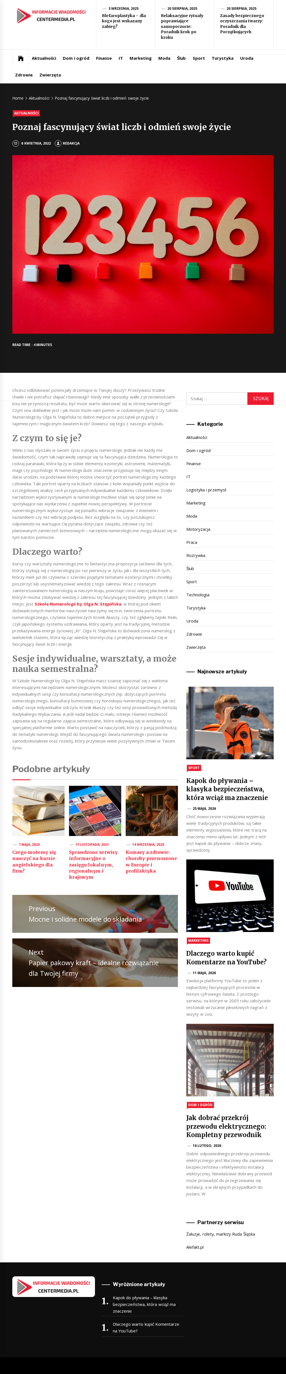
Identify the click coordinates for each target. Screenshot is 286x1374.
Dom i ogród (76, 58)
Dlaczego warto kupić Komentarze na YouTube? (146, 1327)
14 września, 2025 (148, 844)
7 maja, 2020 (29, 844)
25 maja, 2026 (204, 808)
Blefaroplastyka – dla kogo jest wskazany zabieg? (124, 21)
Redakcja (71, 143)
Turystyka (222, 58)
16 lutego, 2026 (207, 1145)
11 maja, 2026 (204, 973)
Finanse (104, 58)
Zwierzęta (50, 75)
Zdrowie (24, 75)
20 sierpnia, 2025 (182, 8)
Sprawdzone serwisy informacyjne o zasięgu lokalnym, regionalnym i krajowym (93, 864)
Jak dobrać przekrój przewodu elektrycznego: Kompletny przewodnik (226, 1126)
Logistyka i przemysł (206, 490)
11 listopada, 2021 (92, 844)
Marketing (141, 58)
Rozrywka (195, 555)
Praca (191, 542)
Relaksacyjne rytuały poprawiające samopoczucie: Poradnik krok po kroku (182, 26)
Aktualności (44, 58)
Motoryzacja (198, 529)
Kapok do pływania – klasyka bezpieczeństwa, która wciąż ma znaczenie (227, 789)
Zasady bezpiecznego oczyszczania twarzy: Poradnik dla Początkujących (242, 24)
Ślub (181, 58)
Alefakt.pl (195, 1247)
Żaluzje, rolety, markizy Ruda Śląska (220, 1234)
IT (121, 58)
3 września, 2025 (123, 8)
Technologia (197, 594)
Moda (164, 58)
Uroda (246, 58)
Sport (199, 58)
